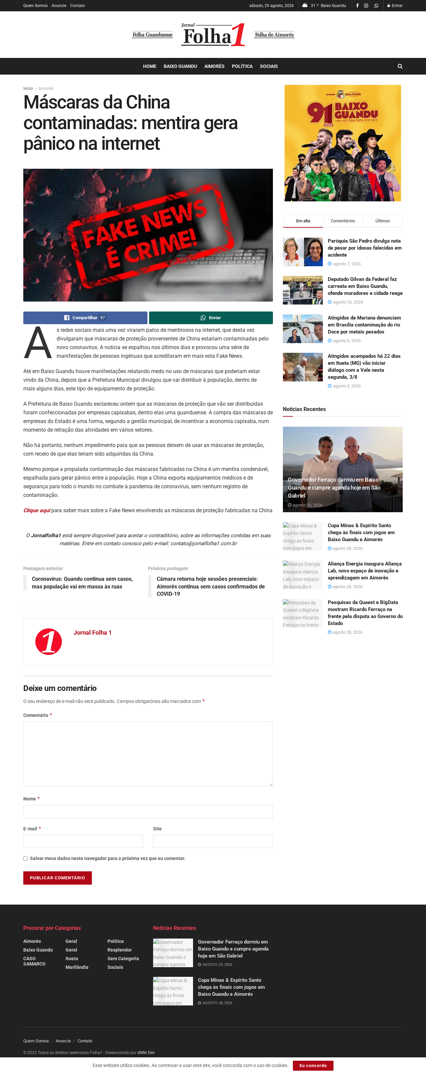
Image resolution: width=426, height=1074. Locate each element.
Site (157, 828)
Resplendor (119, 950)
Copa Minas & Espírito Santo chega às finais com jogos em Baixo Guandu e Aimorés (361, 532)
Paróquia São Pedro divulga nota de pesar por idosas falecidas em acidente (365, 248)
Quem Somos (35, 5)
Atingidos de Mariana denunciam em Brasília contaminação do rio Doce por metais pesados (364, 325)
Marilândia (77, 967)
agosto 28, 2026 (346, 548)
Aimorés (214, 66)
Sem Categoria (123, 958)
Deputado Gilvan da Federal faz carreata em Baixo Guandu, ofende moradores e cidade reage (365, 286)
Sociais (269, 66)
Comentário (38, 715)
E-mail (32, 828)
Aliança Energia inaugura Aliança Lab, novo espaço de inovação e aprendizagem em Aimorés (365, 571)
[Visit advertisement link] (343, 143)
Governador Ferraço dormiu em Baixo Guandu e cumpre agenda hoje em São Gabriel (334, 487)
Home (149, 66)
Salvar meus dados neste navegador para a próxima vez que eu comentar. (107, 858)
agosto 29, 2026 (307, 505)
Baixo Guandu (180, 66)
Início (28, 88)
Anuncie (59, 5)
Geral (71, 941)
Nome (31, 798)
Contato (77, 5)
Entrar (397, 5)
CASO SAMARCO (34, 961)
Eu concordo (313, 1065)
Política (242, 66)
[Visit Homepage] (213, 34)
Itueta (72, 958)
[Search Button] (400, 66)
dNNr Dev (146, 1052)
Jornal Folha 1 (93, 632)
